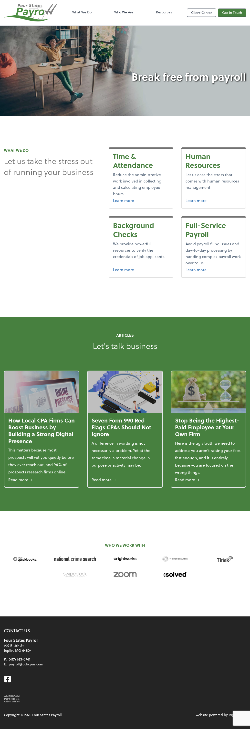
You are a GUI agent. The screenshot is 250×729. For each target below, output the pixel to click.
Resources (164, 12)
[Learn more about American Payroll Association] (12, 699)
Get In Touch (232, 12)
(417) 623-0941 (19, 659)
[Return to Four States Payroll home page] (30, 12)
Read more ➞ (41, 479)
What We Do (82, 12)
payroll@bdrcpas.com (26, 664)
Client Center (201, 12)
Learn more (141, 200)
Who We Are (123, 12)
